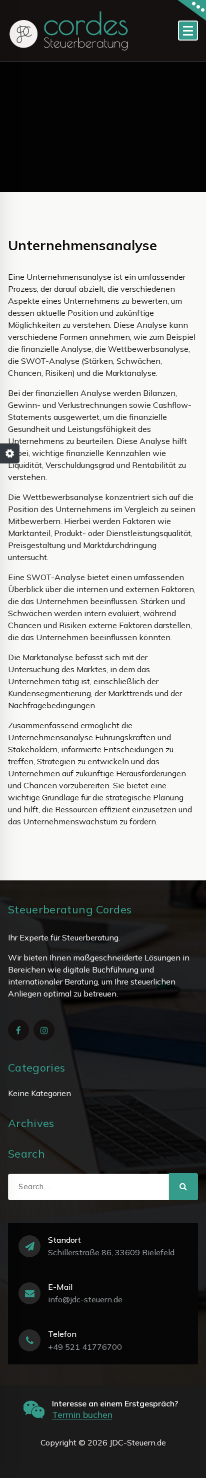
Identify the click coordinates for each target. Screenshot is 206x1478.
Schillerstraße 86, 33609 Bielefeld (111, 1252)
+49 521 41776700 (85, 1347)
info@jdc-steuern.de (85, 1299)
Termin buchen (82, 1414)
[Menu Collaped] (188, 31)
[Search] (183, 1186)
